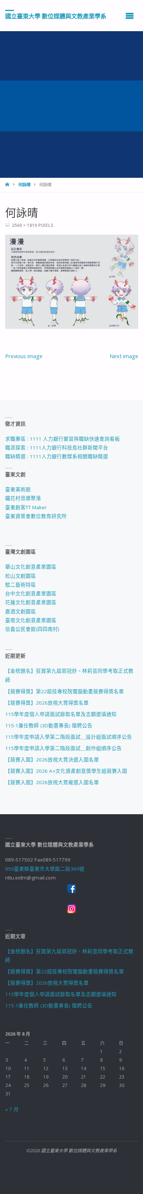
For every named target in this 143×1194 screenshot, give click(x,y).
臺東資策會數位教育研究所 (36, 516)
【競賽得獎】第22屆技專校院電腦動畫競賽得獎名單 (64, 691)
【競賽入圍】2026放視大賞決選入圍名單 (52, 759)
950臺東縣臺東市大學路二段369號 (44, 869)
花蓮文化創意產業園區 (30, 602)
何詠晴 (24, 184)
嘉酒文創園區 (20, 611)
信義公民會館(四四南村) (32, 629)
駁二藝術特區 (20, 584)
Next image (124, 356)
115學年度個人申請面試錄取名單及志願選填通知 (61, 714)
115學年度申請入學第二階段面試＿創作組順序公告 (63, 748)
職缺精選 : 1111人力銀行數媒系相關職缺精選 (56, 456)
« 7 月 (12, 1109)
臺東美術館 (18, 489)
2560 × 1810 (25, 225)
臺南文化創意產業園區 (30, 620)
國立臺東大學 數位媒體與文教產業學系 (55, 16)
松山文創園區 (20, 576)
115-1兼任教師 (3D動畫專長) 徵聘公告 (48, 725)
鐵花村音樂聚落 (23, 498)
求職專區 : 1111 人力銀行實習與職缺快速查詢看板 (62, 439)
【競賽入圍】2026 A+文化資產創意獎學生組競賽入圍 (66, 771)
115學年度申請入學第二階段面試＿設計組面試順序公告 (68, 737)
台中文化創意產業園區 (30, 593)
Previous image (24, 356)
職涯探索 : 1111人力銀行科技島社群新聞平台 (56, 447)
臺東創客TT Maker (26, 507)
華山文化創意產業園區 (30, 566)
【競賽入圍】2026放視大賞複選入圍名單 (52, 782)
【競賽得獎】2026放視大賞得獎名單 (47, 702)
